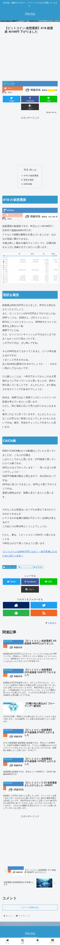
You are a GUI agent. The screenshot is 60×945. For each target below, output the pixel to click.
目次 (26, 169)
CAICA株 (28, 183)
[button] (54, 520)
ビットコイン (25, 567)
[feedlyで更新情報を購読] (16, 613)
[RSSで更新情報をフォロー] (44, 613)
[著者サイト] (16, 605)
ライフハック (10, 567)
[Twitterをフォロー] (44, 605)
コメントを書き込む (30, 907)
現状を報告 (29, 179)
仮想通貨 (39, 567)
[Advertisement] (30, 56)
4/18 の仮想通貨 (31, 175)
